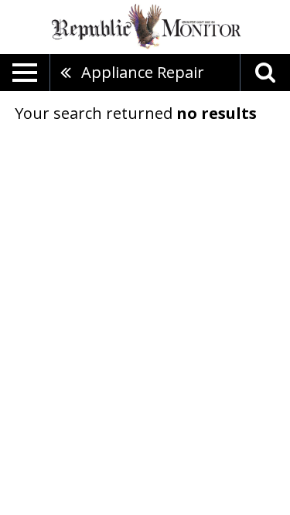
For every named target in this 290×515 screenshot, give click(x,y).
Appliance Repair (142, 72)
